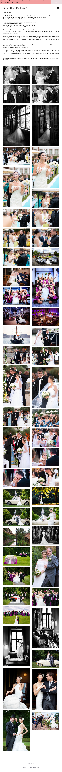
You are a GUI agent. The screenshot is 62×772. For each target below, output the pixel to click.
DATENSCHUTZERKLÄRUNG (31, 767)
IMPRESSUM (31, 763)
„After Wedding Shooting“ (11, 51)
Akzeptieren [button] (57, 2)
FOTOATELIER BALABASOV (15, 8)
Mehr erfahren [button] (16, 3)
